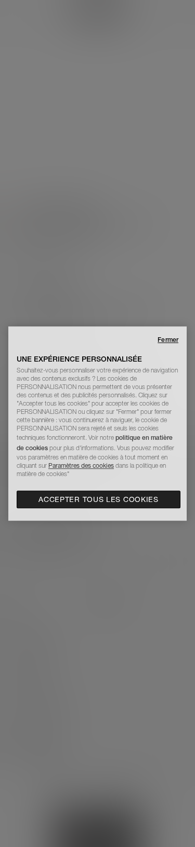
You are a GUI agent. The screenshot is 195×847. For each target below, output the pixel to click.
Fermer (168, 339)
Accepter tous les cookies (98, 499)
